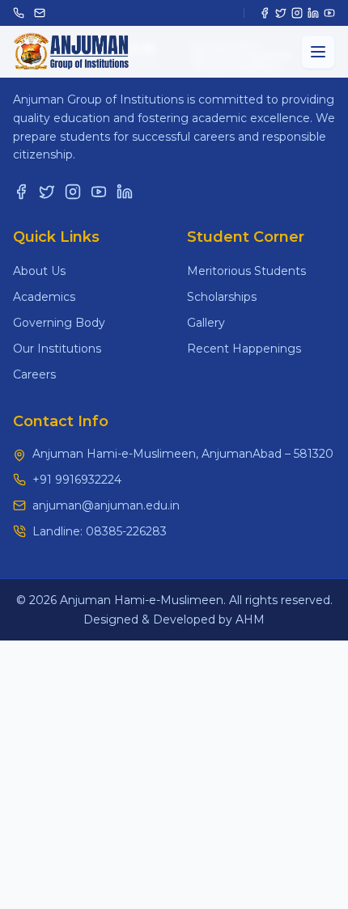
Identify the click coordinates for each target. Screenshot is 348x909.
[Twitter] (280, 13)
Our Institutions (57, 348)
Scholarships (222, 297)
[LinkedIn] (313, 13)
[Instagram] (297, 13)
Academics (44, 297)
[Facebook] (264, 13)
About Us (39, 271)
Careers (34, 374)
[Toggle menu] (318, 52)
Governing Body (59, 322)
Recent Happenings (244, 348)
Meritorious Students (246, 271)
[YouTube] (329, 13)
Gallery (206, 322)
